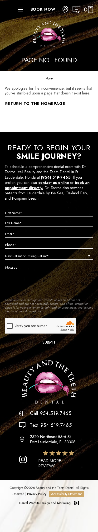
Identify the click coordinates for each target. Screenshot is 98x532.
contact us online (53, 182)
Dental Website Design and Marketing (45, 503)
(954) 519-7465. (56, 177)
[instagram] (23, 459)
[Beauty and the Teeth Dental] (49, 382)
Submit (49, 342)
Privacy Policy (36, 494)
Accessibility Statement (66, 494)
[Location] (65, 9)
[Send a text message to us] (78, 9)
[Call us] (88, 9)
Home (49, 78)
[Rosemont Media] (76, 503)
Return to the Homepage (35, 103)
